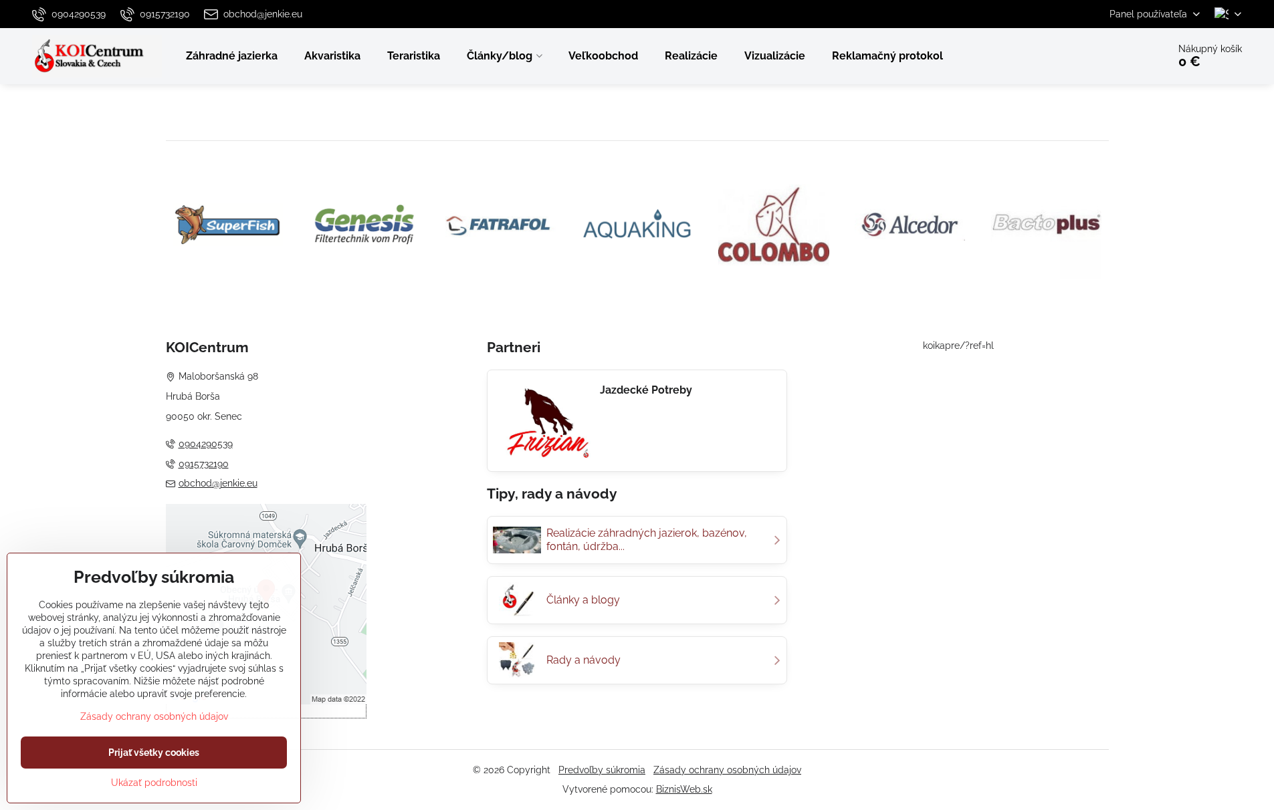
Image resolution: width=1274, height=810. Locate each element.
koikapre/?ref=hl (958, 345)
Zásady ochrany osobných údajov (727, 770)
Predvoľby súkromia (601, 770)
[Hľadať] (1120, 56)
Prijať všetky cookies (153, 752)
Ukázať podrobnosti (154, 782)
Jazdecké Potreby (646, 390)
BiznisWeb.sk (684, 789)
